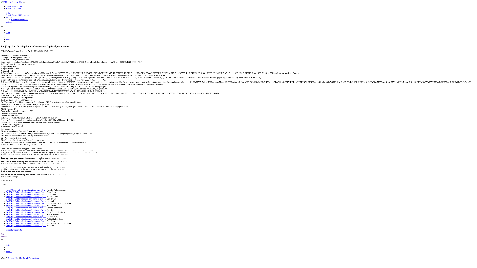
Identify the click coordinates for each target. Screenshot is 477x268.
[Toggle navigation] (24, 2)
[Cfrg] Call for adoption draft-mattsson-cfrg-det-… (25, 190)
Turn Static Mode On (19, 20)
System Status (34, 258)
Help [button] (8, 13)
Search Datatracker (13, 8)
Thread (9, 39)
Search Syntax (11, 15)
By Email (24, 258)
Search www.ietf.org (14, 6)
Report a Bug (13, 258)
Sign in (9, 22)
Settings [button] (9, 17)
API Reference (23, 15)
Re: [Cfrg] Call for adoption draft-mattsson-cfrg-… (26, 192)
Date (8, 33)
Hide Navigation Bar (14, 230)
